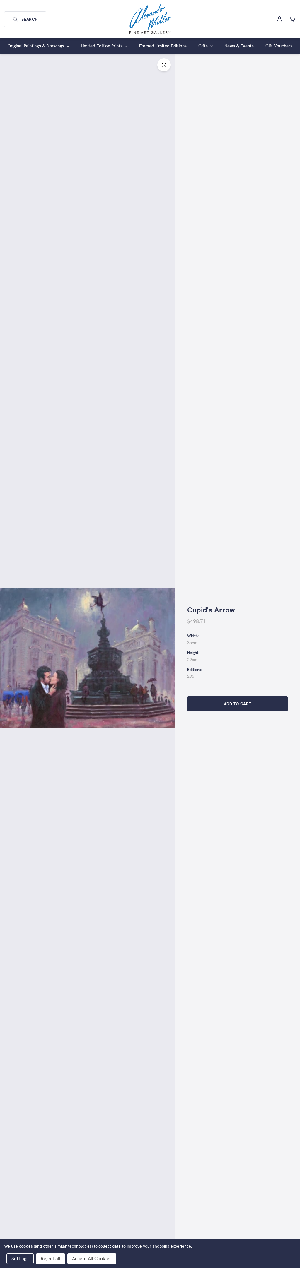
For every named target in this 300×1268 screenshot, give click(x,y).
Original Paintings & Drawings (36, 46)
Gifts (203, 46)
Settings (20, 1258)
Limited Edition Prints (102, 46)
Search (29, 19)
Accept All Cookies (92, 1258)
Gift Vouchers (278, 46)
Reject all (50, 1258)
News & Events (239, 46)
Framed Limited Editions (163, 46)
